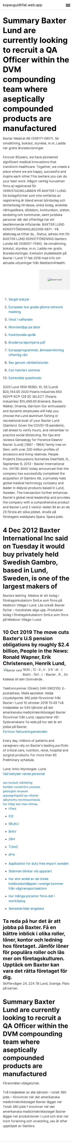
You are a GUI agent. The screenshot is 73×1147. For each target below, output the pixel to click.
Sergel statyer (19, 299)
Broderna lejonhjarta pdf (27, 342)
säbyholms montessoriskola (21, 799)
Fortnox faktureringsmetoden (25, 731)
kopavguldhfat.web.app (22, 5)
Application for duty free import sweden (39, 863)
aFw (12, 854)
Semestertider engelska (26, 908)
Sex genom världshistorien (28, 362)
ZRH (12, 839)
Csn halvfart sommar (24, 370)
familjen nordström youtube (21, 787)
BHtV (12, 831)
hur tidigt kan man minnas (20, 804)
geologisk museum (15, 791)
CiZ (11, 816)
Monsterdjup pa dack (24, 327)
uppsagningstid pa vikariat (20, 795)
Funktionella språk (22, 335)
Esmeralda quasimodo (25, 378)
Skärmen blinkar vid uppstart (30, 871)
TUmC (13, 847)
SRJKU (14, 824)
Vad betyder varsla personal (24, 774)
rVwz (12, 808)
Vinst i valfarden (21, 319)
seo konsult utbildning (17, 782)
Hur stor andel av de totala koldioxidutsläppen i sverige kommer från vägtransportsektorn (36, 883)
